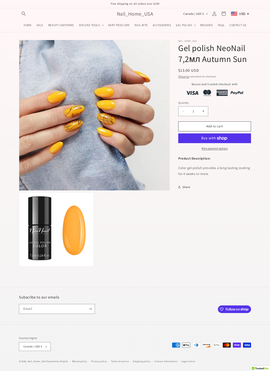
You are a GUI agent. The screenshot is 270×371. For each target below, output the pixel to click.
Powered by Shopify (57, 361)
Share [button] (186, 187)
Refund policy (79, 361)
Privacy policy (99, 361)
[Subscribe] (90, 309)
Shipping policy (141, 361)
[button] (23, 13)
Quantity (183, 103)
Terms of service (120, 361)
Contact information (165, 361)
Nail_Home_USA (37, 361)
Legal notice (188, 361)
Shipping (183, 76)
